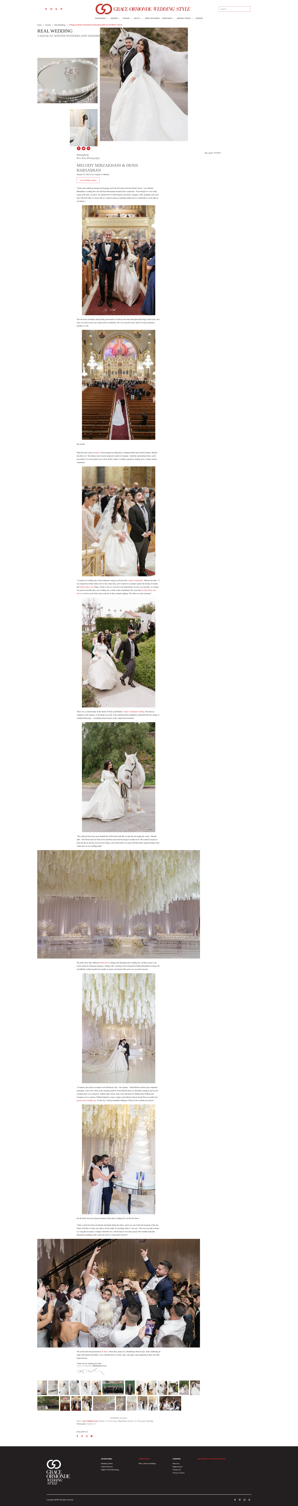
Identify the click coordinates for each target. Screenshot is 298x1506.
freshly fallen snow (87, 587)
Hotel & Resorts (107, 1467)
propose (97, 452)
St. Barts (105, 1351)
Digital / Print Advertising (110, 1470)
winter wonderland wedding (134, 711)
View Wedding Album (88, 180)
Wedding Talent (107, 1463)
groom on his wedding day (86, 1100)
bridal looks (104, 962)
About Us (176, 1463)
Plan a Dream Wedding (147, 1463)
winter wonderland (135, 580)
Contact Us (177, 1470)
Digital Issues (177, 1467)
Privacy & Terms (179, 1473)
